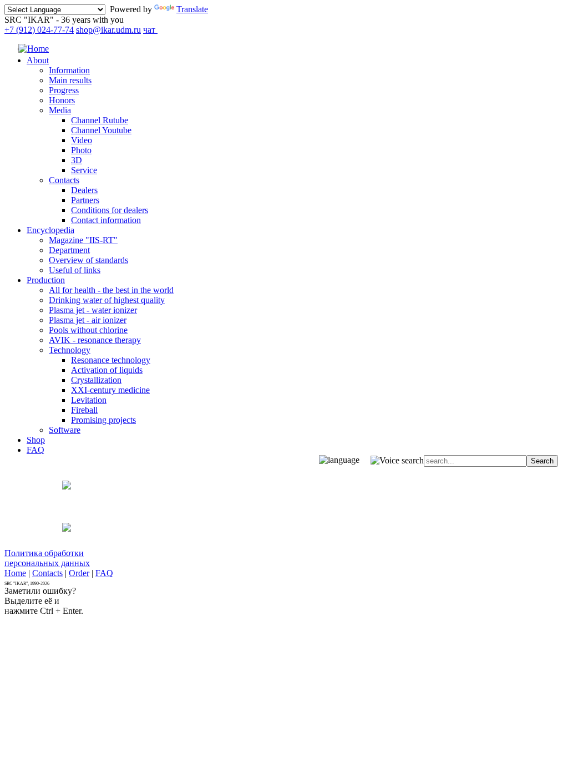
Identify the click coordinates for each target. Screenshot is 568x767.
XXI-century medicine (110, 390)
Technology (69, 350)
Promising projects (103, 420)
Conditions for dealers (109, 210)
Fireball (84, 410)
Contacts (64, 180)
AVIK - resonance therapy (95, 340)
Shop (36, 440)
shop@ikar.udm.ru (108, 29)
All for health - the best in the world (111, 290)
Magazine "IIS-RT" (83, 240)
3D (76, 160)
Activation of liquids (107, 370)
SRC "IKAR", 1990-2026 (26, 583)
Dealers (84, 190)
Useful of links (74, 270)
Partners (85, 200)
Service (84, 170)
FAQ (35, 450)
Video (81, 140)
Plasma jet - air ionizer (87, 320)
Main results (70, 80)
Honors (62, 100)
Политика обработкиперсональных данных (47, 558)
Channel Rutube (99, 120)
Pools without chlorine (88, 330)
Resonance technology (110, 360)
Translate (192, 9)
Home (15, 573)
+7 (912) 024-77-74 (39, 29)
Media (60, 110)
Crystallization (96, 380)
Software (64, 430)
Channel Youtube (101, 130)
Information (69, 70)
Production (46, 280)
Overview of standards (88, 260)
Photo (81, 150)
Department (69, 250)
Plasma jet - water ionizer (93, 310)
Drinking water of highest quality (107, 300)
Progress (64, 90)
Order (79, 573)
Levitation (88, 400)
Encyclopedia (50, 230)
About (38, 60)
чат (150, 29)
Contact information (106, 220)
